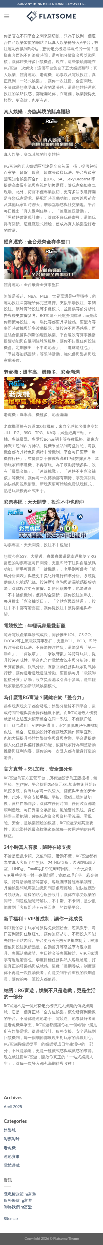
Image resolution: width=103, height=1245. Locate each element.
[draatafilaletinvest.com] (51, 16)
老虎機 (10, 1147)
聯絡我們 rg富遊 (18, 1206)
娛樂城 (10, 1130)
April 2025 (13, 1106)
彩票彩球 (12, 1138)
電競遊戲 (12, 1165)
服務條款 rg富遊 (18, 1200)
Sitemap (11, 1218)
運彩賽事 (12, 1156)
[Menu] (7, 16)
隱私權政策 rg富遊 (20, 1194)
